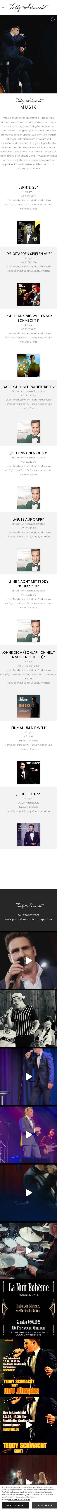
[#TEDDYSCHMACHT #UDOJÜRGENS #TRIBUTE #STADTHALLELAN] (28, 1367)
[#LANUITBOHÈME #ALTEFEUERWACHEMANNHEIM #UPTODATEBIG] (28, 1309)
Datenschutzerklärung (19, 1499)
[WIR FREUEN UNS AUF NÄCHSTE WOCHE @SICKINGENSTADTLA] (28, 1193)
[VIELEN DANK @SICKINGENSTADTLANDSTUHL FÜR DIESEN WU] (28, 1134)
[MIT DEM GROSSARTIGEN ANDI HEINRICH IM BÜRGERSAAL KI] (28, 1076)
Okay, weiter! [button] (16, 1505)
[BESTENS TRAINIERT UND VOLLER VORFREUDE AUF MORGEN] (28, 960)
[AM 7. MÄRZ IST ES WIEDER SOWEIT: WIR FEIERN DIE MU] (28, 1425)
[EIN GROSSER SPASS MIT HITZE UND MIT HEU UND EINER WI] (28, 1018)
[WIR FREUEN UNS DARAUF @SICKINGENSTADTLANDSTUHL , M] (28, 1251)
